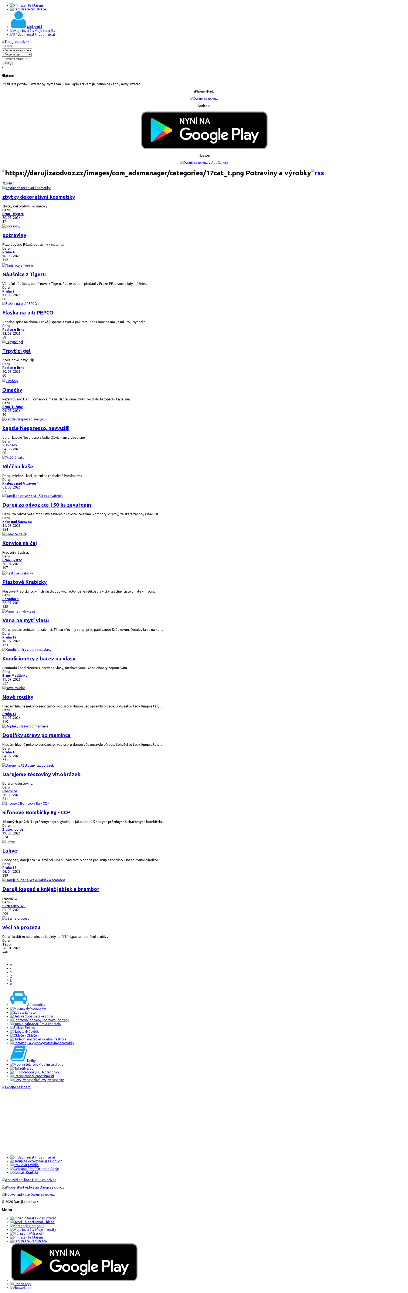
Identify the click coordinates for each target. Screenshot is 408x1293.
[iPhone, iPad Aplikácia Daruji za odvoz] (33, 1187)
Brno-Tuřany (12, 407)
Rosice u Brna (13, 329)
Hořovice (9, 791)
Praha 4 (8, 252)
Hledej (7, 63)
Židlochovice (12, 829)
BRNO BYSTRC (14, 906)
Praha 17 (9, 637)
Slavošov (9, 445)
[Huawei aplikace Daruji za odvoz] (28, 1194)
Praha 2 (8, 291)
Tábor (7, 944)
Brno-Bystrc (12, 560)
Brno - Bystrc (13, 214)
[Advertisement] (129, 1122)
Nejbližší (8, 183)
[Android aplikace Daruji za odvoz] (29, 1180)
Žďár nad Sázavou (17, 522)
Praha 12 (9, 868)
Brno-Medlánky (14, 675)
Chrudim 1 (10, 599)
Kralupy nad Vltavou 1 (20, 483)
